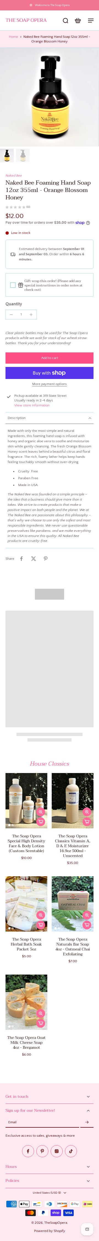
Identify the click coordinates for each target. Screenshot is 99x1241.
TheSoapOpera (55, 1223)
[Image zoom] (49, 97)
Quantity (14, 303)
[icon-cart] (78, 20)
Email (12, 1122)
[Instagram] (57, 1151)
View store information (32, 405)
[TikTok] (71, 1151)
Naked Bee (14, 175)
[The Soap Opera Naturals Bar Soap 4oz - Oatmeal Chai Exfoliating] (73, 904)
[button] (50, 358)
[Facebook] (28, 1151)
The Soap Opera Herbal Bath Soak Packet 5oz (26, 944)
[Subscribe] (87, 1122)
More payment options (49, 384)
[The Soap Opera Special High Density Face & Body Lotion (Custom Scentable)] (26, 800)
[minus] (11, 315)
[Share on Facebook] (21, 559)
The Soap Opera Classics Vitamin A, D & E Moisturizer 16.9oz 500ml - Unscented (72, 846)
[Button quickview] (40, 812)
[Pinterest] (42, 1151)
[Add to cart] (40, 821)
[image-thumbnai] (7, 155)
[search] (65, 20)
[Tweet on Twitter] (34, 559)
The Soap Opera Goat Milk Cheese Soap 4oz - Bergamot (26, 1042)
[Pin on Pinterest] (46, 559)
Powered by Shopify (49, 1231)
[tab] (9, 825)
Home (13, 37)
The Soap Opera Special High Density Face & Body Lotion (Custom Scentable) (26, 843)
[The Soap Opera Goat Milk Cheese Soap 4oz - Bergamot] (26, 1002)
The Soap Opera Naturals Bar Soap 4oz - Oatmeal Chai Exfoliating (73, 947)
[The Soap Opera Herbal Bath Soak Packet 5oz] (26, 904)
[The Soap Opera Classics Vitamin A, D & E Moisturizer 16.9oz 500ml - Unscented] (73, 800)
